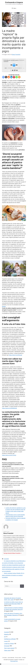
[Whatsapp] (16, 77)
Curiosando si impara (14, 2)
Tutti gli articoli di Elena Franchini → (12, 553)
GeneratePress (14, 661)
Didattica (6, 634)
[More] (19, 77)
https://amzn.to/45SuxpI (15, 355)
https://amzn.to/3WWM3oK (9, 408)
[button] (0, 664)
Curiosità (6, 558)
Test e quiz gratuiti (9, 648)
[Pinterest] (14, 77)
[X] (6, 77)
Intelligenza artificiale (10, 639)
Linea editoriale (11, 657)
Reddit (4, 306)
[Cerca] (22, 586)
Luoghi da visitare (9, 643)
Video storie (7, 650)
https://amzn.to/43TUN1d (9, 455)
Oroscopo (6, 646)
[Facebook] (3, 77)
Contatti (24, 657)
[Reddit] (8, 77)
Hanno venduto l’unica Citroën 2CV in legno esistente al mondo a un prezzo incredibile (13, 575)
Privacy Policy (18, 657)
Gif (5, 636)
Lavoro (6, 641)
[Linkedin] (11, 77)
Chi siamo (4, 657)
